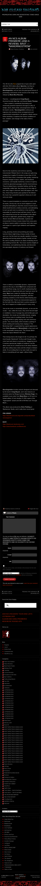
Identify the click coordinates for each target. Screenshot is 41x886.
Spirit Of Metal (8, 856)
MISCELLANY (8, 722)
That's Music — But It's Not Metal (13, 792)
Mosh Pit (6, 725)
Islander (12, 508)
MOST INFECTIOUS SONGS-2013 (13, 736)
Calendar (6, 670)
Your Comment (10, 517)
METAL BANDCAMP (9, 847)
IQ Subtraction (8, 685)
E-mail (9, 555)
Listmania (6, 687)
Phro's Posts (7, 768)
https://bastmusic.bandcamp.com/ (13, 424)
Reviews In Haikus (9, 777)
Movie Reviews (8, 764)
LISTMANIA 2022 (8, 712)
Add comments (33, 49)
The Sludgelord (8, 860)
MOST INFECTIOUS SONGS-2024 (13, 760)
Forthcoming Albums (9, 679)
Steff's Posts (7, 788)
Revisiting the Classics (10, 779)
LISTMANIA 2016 (8, 698)
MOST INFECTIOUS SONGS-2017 (13, 744)
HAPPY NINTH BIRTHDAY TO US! (7, 30)
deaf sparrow (7, 830)
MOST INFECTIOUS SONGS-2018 (13, 746)
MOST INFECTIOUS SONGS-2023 (13, 757)
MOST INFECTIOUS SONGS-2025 (13, 762)
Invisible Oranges (9, 841)
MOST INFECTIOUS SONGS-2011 (13, 731)
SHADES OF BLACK (9, 781)
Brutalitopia (7, 825)
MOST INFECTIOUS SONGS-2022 (13, 755)
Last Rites (7, 845)
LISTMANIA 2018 (8, 703)
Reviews (6, 775)
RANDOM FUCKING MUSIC (11, 773)
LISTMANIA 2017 (8, 701)
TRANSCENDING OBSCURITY (12, 865)
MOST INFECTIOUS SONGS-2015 (13, 740)
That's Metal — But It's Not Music (13, 790)
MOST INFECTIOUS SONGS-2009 (13, 727)
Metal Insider (7, 849)
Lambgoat (7, 843)
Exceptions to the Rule (10, 674)
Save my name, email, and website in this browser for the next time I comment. (19, 568)
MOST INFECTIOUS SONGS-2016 (13, 742)
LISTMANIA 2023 (8, 714)
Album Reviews (14, 49)
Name (9, 548)
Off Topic (6, 766)
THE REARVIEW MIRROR (11, 794)
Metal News (7, 720)
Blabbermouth (8, 823)
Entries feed (7, 649)
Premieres (21, 49)
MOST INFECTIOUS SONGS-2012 (13, 733)
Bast (37, 508)
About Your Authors (9, 661)
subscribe (18, 575)
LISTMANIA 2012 (8, 690)
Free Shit (6, 681)
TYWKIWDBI (7, 867)
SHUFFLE (7, 786)
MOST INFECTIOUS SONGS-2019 (13, 749)
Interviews (7, 683)
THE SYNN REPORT (10, 797)
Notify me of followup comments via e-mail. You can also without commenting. (20, 574)
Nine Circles (7, 852)
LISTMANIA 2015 (8, 696)
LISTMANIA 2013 (8, 692)
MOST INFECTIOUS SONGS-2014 (13, 738)
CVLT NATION (8, 828)
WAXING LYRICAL (9, 801)
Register (6, 645)
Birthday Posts (8, 668)
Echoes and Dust (9, 834)
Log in (6, 647)
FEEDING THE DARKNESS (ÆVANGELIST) (30, 30)
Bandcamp (7, 821)
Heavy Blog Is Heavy (10, 839)
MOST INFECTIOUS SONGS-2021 (13, 753)
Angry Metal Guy (8, 819)
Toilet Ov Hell (8, 863)
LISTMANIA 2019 (8, 705)
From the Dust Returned (10, 836)
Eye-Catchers (8, 677)
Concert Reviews (8, 672)
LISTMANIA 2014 (8, 694)
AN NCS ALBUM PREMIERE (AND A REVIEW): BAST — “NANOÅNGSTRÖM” (19, 42)
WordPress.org (8, 653)
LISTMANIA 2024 (8, 716)
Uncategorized (8, 799)
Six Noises (7, 854)
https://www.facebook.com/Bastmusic (14, 426)
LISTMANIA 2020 (8, 707)
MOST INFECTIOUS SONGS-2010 (13, 729)
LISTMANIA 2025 (8, 718)
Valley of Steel (8, 869)
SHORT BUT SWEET (10, 783)
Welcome (6, 803)
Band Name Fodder (9, 666)
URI (10, 561)
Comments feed (8, 651)
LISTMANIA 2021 (8, 709)
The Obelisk (7, 858)
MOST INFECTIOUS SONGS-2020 (13, 751)
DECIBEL (7, 832)
